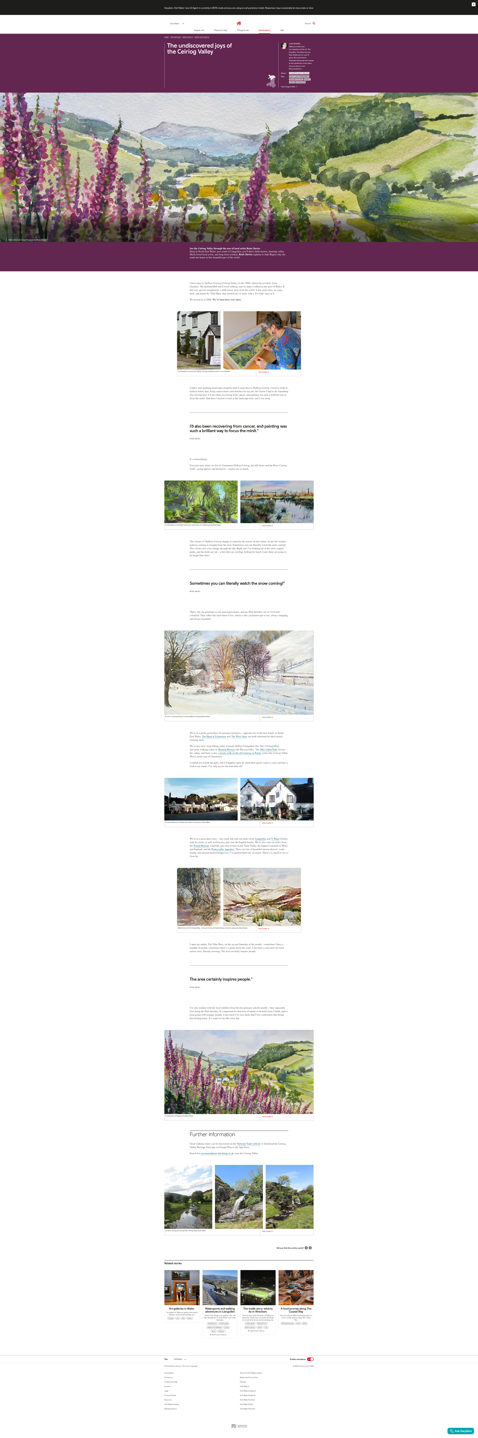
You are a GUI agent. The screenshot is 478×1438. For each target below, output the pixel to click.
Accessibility (169, 1373)
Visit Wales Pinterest (247, 1409)
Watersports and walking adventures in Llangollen (220, 1310)
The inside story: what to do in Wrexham (258, 1310)
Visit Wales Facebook (248, 1395)
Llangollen (260, 838)
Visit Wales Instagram (248, 1391)
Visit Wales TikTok (246, 1404)
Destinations (264, 30)
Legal (166, 1391)
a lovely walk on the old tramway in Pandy (239, 753)
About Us (168, 1400)
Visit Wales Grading (171, 1404)
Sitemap (243, 1382)
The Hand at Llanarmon (214, 736)
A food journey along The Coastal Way (296, 1310)
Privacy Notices (170, 1395)
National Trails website (248, 1143)
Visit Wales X (244, 1386)
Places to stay (220, 30)
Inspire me (199, 30)
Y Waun (275, 838)
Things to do (243, 30)
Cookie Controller (171, 1382)
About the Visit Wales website (251, 1373)
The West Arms (239, 736)
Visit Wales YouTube (247, 1400)
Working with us (170, 1409)
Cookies (167, 1386)
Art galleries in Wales (182, 1308)
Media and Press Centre (249, 1377)
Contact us (168, 1377)
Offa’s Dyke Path (268, 749)
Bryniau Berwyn (226, 749)
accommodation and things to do (217, 1153)
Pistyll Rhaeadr (201, 845)
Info (282, 30)
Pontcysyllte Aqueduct (222, 849)
